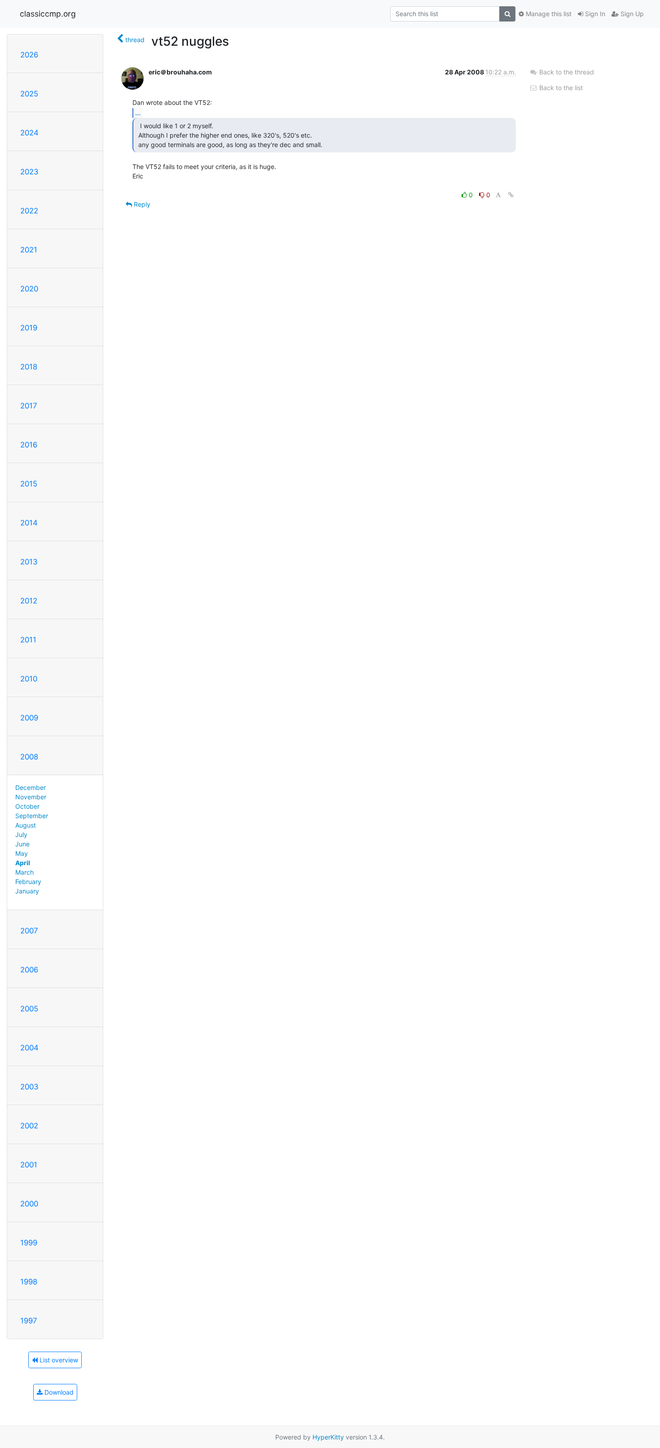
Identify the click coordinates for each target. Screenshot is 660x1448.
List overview (58, 1360)
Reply (141, 204)
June (22, 844)
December (30, 787)
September (31, 815)
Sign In (594, 13)
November (30, 797)
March (24, 872)
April (22, 863)
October (27, 806)
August (25, 825)
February (28, 881)
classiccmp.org (48, 13)
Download (58, 1392)
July (21, 834)
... (138, 112)
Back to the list (560, 87)
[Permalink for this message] (511, 194)
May (21, 853)
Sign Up (631, 13)
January (27, 891)
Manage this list (548, 13)
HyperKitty (328, 1437)
